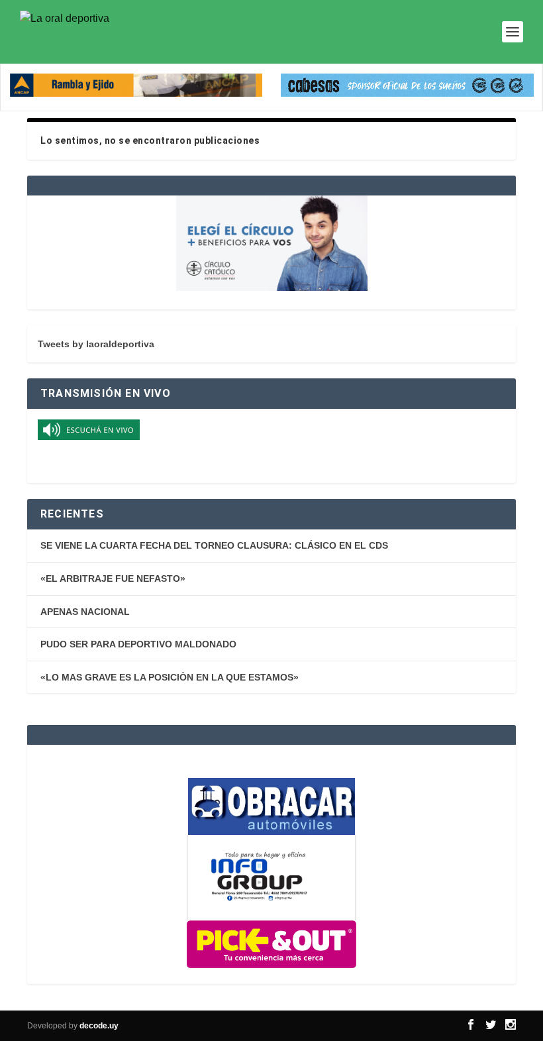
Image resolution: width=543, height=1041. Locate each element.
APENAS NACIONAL (85, 611)
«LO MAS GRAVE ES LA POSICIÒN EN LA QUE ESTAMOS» (169, 677)
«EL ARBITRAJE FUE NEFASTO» (112, 578)
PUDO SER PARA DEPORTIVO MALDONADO (138, 644)
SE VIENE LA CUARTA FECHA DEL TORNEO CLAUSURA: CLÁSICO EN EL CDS (214, 545)
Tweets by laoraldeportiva (96, 344)
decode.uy (99, 1025)
